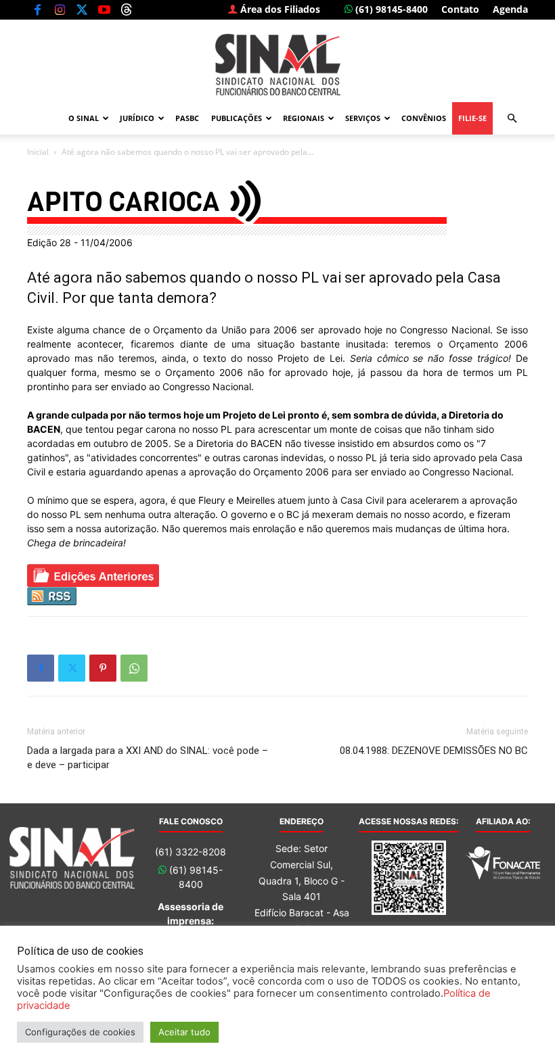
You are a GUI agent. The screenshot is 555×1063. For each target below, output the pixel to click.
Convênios (423, 118)
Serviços (362, 118)
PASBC (187, 118)
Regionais (303, 118)
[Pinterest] (102, 668)
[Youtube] (104, 9)
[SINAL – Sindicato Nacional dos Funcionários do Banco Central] (277, 64)
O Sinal (83, 118)
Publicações (236, 118)
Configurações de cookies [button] (80, 1031)
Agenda (510, 9)
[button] (511, 118)
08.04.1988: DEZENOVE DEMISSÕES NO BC (434, 751)
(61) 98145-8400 (390, 9)
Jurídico (137, 118)
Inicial (38, 152)
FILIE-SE (472, 118)
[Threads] (126, 9)
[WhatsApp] (134, 668)
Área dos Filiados (279, 9)
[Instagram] (59, 9)
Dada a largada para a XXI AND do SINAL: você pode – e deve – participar (147, 758)
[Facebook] (37, 9)
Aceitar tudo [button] (184, 1031)
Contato (460, 9)
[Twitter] (82, 9)
